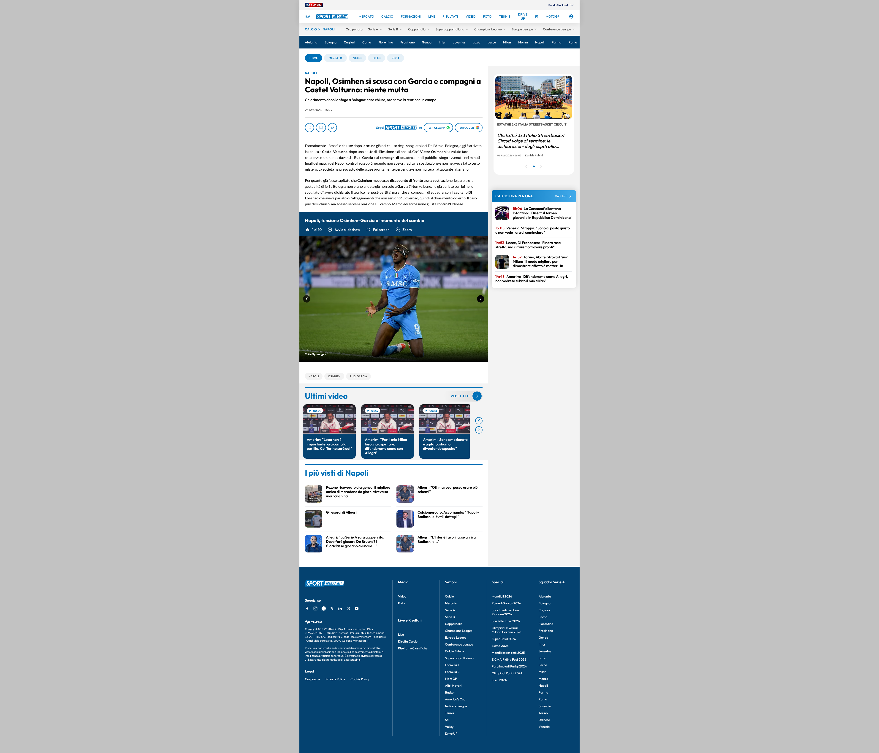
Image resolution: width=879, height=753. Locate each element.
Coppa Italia (453, 624)
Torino (543, 713)
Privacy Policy (335, 679)
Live (401, 634)
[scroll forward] (479, 430)
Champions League (458, 631)
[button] (313, 58)
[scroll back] (479, 420)
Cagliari (544, 610)
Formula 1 (452, 665)
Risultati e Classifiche (412, 648)
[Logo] (332, 16)
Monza (543, 679)
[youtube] (356, 608)
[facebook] (307, 608)
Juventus (545, 651)
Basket (450, 692)
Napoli (543, 685)
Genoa (543, 637)
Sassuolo (545, 706)
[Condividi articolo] (309, 127)
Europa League (455, 637)
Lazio (542, 658)
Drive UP (451, 734)
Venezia (544, 727)
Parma (543, 692)
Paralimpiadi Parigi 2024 (509, 666)
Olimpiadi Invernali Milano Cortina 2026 (506, 630)
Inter (542, 644)
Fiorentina (546, 624)
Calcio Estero (454, 651)
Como (543, 617)
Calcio (449, 596)
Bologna (545, 603)
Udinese (544, 720)
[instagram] (315, 608)
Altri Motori (453, 685)
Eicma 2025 (500, 646)
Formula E (452, 672)
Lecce (543, 665)
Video (402, 596)
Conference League (459, 644)
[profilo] (571, 16)
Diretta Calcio (408, 641)
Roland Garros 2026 (506, 603)
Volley (449, 727)
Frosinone (546, 631)
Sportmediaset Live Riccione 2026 (505, 612)
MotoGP (451, 679)
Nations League (456, 706)
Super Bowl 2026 (504, 639)
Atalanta (545, 596)
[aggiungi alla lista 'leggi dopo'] (321, 127)
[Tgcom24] (314, 5)
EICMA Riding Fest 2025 (509, 659)
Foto (401, 603)
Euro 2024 (499, 680)
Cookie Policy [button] (359, 679)
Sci (447, 720)
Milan (542, 672)
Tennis (449, 713)
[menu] (307, 16)
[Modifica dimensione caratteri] (332, 127)
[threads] (348, 608)
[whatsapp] (323, 608)
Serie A (450, 610)
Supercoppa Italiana (459, 658)
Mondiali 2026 (502, 596)
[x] (332, 608)
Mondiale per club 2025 (508, 653)
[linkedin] (340, 608)
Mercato (451, 603)
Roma (543, 699)
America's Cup (455, 699)
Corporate (312, 679)
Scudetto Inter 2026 (506, 621)
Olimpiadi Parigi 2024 (507, 673)
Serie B (450, 617)
